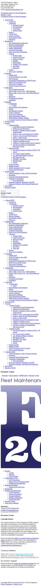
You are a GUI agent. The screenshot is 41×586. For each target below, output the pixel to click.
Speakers (11, 474)
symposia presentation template (24, 563)
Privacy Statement (6, 584)
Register (3, 15)
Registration (8, 489)
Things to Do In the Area (16, 487)
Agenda (11, 473)
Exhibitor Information (15, 498)
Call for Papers (13, 476)
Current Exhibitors (14, 496)
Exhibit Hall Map (14, 499)
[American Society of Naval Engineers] (13, 13)
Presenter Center (10, 501)
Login (9, 15)
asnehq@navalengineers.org (14, 9)
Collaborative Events (11, 478)
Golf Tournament (14, 480)
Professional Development (17, 483)
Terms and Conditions (12, 503)
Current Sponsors (14, 492)
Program (7, 471)
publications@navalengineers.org (11, 545)
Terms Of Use (17, 584)
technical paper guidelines (22, 554)
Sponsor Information (15, 494)
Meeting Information (11, 485)
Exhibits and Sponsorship (13, 490)
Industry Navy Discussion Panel (19, 482)
